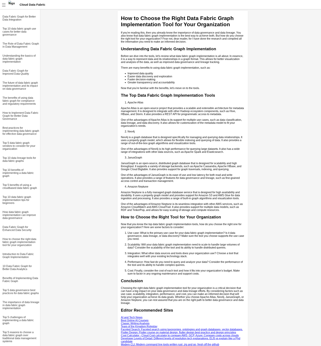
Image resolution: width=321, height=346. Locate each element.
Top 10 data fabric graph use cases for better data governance (19, 31)
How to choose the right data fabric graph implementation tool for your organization (19, 242)
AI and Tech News (131, 317)
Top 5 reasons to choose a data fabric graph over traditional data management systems (19, 337)
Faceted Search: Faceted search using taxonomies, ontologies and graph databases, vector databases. (182, 329)
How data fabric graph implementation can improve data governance (19, 215)
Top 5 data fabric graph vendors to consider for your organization (19, 145)
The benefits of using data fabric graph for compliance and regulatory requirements (19, 100)
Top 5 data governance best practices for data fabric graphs (21, 292)
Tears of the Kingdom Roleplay (139, 326)
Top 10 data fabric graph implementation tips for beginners (17, 200)
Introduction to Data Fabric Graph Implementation (18, 255)
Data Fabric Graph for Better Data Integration (19, 18)
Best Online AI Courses (134, 320)
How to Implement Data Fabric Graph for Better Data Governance (20, 115)
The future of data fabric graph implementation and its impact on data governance (20, 85)
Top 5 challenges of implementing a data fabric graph (18, 320)
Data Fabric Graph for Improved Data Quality (16, 72)
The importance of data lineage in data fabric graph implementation (21, 305)
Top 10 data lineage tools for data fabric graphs (19, 159)
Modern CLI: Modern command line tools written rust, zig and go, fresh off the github (170, 344)
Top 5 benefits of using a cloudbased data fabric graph (20, 186)
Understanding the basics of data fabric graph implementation (19, 58)
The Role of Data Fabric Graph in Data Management (21, 45)
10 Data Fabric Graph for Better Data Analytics (17, 268)
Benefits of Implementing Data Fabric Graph (20, 280)
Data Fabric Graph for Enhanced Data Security (17, 228)
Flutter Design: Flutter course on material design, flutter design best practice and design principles (178, 332)
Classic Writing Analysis (135, 323)
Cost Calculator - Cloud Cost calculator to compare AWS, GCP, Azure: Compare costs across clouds (180, 335)
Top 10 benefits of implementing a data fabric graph (18, 172)
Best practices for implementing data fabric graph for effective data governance (21, 130)
